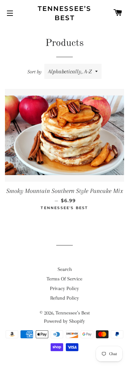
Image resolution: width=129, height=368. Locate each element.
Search (65, 269)
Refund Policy (64, 298)
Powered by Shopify (64, 321)
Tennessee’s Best (64, 13)
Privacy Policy (64, 288)
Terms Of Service (64, 279)
